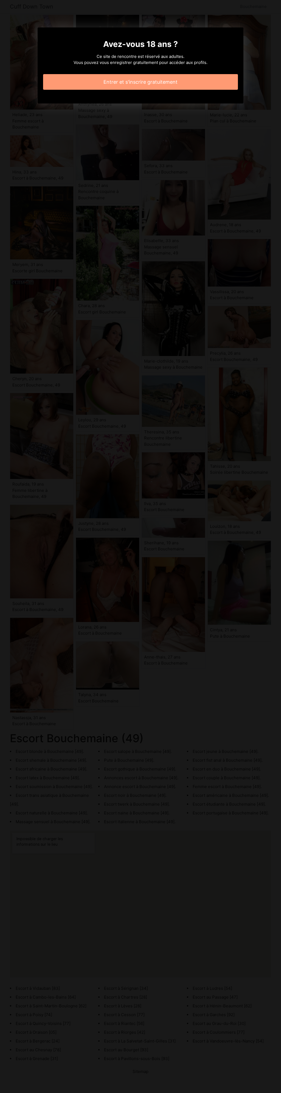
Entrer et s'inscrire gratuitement (140, 82)
